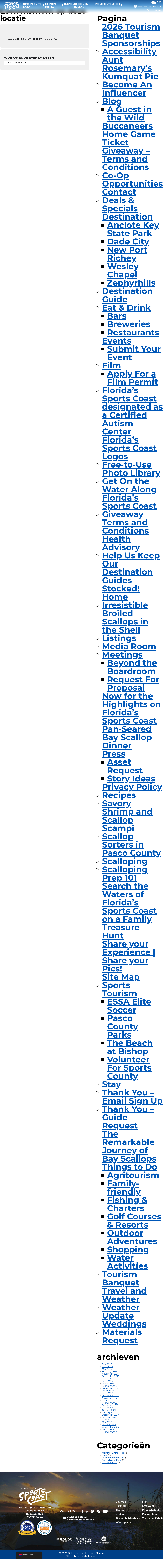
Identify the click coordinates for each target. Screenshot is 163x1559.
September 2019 (110, 1427)
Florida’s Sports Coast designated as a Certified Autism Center (132, 410)
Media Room (129, 646)
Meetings (122, 655)
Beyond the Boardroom (132, 667)
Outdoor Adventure (112, 1458)
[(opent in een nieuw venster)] (82, 1511)
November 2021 (110, 1407)
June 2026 (107, 1366)
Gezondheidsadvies (128, 1518)
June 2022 (107, 1400)
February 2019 (109, 1432)
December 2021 (110, 1405)
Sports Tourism (119, 989)
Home (115, 597)
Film (111, 365)
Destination (127, 217)
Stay (111, 1084)
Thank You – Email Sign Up (132, 1096)
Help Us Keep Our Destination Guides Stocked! (131, 571)
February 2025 (109, 1386)
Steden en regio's (81, 5)
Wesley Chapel (123, 270)
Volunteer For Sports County (129, 1067)
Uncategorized (109, 1462)
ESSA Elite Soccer (129, 1006)
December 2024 (110, 1388)
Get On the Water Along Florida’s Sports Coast (129, 493)
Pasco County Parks (122, 1026)
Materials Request (122, 1336)
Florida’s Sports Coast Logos (129, 448)
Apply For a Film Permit (132, 378)
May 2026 (107, 1369)
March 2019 (108, 1429)
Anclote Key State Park (133, 229)
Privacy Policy (132, 787)
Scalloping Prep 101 (125, 873)
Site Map (121, 977)
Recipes (119, 795)
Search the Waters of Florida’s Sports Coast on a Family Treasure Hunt (129, 910)
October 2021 (109, 1410)
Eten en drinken (50, 5)
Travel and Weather (124, 1295)
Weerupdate (123, 1522)
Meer (116, 4)
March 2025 (108, 1383)
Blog (112, 101)
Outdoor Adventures (132, 1237)
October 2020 (109, 1417)
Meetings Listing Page (113, 1453)
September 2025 (110, 1376)
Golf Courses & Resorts (134, 1220)
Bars (116, 316)
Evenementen (104, 4)
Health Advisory (121, 543)
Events (116, 341)
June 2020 (107, 1420)
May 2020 (107, 1422)
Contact (119, 192)
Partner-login (150, 1514)
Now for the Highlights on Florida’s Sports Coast (131, 708)
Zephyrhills (131, 283)
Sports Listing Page (111, 1460)
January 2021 (109, 1412)
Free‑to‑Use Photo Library (131, 469)
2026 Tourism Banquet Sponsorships (131, 35)
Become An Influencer (127, 88)
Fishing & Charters (127, 1204)
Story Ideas (131, 778)
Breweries (129, 324)
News (105, 1455)
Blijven (69, 4)
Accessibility (129, 51)
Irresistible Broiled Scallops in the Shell (125, 617)
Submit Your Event (134, 353)
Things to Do (129, 1167)
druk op (120, 1514)
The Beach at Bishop (130, 1047)
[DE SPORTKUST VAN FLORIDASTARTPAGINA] (10, 6)
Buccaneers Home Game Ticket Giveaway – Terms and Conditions (129, 146)
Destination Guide (127, 295)
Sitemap (121, 1502)
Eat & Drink (126, 308)
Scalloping (125, 861)
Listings (119, 638)
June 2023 (107, 1393)
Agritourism (133, 1175)
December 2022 (110, 1395)
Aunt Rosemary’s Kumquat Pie (130, 68)
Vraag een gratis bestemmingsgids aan (80, 1518)
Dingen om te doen (32, 5)
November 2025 (110, 1374)
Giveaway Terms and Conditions (125, 522)
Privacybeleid (150, 1510)
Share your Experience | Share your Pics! (128, 956)
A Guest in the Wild (129, 113)
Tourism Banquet (120, 1278)
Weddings (124, 1324)
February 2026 (109, 1371)
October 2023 (109, 1391)
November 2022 (110, 1398)
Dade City (128, 241)
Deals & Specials (120, 204)
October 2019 (109, 1424)
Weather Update (121, 1311)
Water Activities (127, 1262)
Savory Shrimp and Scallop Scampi (127, 815)
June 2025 (107, 1381)
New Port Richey (127, 254)
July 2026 (107, 1364)
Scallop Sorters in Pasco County (131, 844)
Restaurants (133, 332)
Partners (121, 1506)
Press (113, 754)
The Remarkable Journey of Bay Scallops (129, 1146)
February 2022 (109, 1403)
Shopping (128, 1249)
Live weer (148, 1506)
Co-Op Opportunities (132, 179)
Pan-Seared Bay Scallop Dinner (127, 737)
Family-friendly (124, 1187)
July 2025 (107, 1378)
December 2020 (110, 1415)
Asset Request (125, 766)
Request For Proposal (133, 683)
